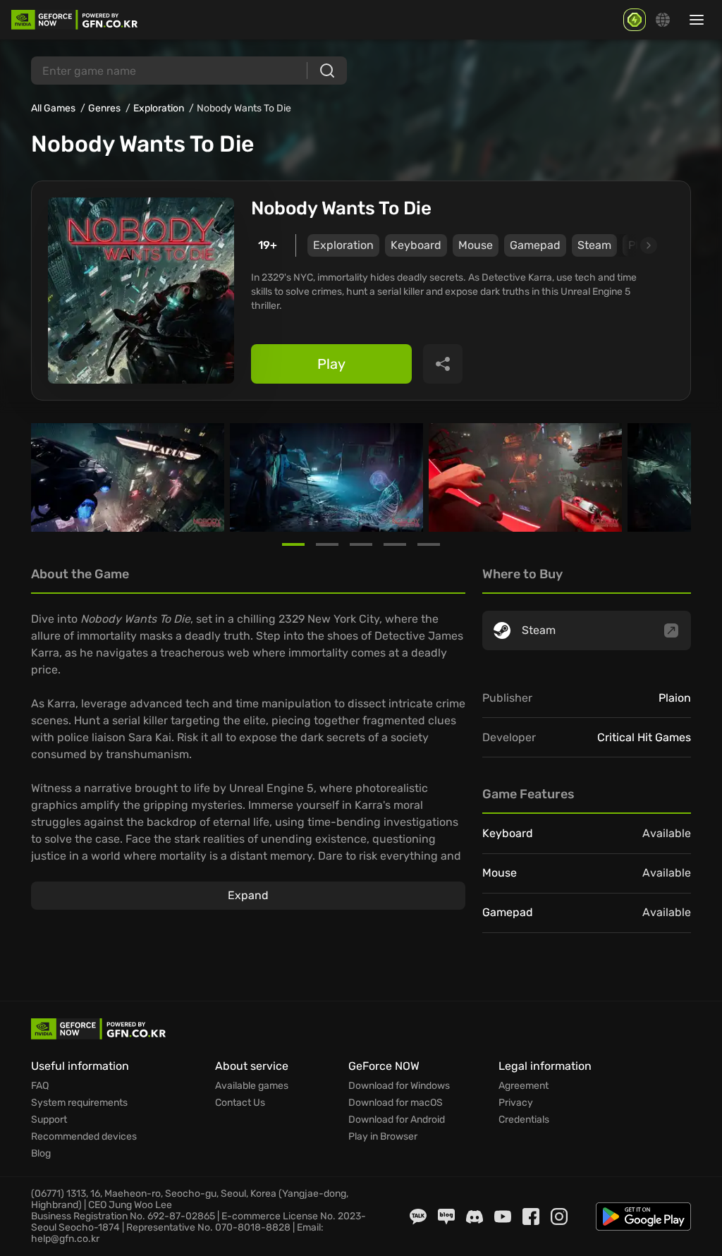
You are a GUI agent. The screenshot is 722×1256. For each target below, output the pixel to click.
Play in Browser (382, 1136)
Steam (594, 245)
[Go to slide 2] (327, 544)
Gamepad (535, 245)
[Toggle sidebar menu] (697, 20)
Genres (104, 108)
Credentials (523, 1120)
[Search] (327, 70)
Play (331, 363)
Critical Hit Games (644, 737)
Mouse (475, 245)
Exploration (158, 108)
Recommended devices (84, 1136)
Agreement (523, 1086)
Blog (41, 1153)
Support (49, 1120)
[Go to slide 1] (293, 544)
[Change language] (663, 20)
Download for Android (396, 1120)
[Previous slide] (48, 477)
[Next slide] (632, 245)
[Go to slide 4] (395, 544)
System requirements (79, 1103)
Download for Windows (399, 1086)
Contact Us (240, 1103)
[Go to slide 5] (429, 544)
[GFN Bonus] (634, 19)
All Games (53, 108)
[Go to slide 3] (361, 544)
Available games (251, 1086)
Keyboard (416, 245)
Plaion (675, 698)
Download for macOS (395, 1103)
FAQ (40, 1086)
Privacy (515, 1103)
